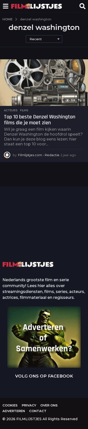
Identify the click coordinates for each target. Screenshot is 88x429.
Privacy (29, 405)
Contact (37, 411)
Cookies (10, 405)
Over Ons (49, 405)
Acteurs (11, 110)
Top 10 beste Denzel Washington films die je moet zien (39, 120)
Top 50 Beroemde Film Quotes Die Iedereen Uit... (26, 234)
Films (24, 110)
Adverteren (13, 411)
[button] (5, 6)
